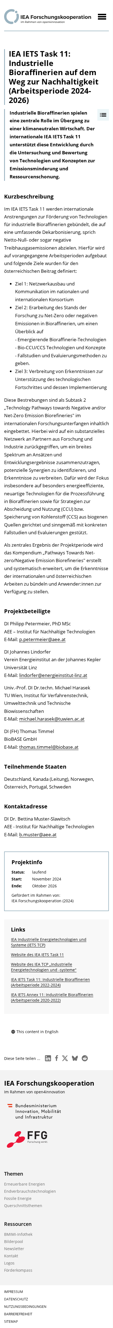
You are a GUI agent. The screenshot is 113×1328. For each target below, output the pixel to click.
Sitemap (11, 1321)
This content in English (37, 1031)
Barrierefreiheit (18, 1314)
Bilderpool (13, 1241)
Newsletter (14, 1248)
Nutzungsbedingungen (25, 1306)
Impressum (13, 1291)
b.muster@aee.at (37, 834)
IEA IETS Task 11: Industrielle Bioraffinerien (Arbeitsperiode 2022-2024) (50, 982)
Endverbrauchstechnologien (30, 1191)
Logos (9, 1263)
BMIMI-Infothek (18, 1234)
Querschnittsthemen (23, 1205)
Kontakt (11, 1255)
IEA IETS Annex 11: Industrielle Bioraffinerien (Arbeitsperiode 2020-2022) (52, 997)
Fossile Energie (18, 1198)
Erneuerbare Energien (24, 1184)
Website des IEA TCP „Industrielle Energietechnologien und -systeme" (44, 967)
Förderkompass (18, 1270)
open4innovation (49, 1091)
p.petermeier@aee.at (42, 639)
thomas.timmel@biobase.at (48, 747)
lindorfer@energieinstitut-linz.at (53, 675)
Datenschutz (16, 1299)
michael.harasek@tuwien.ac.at (51, 719)
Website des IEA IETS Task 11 (37, 954)
